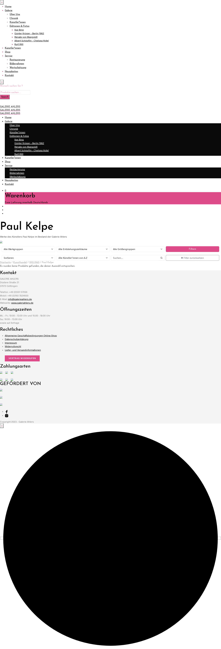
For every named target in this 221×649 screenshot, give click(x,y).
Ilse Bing (19, 29)
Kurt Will (18, 44)
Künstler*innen (18, 22)
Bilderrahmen (17, 64)
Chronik (14, 18)
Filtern (192, 249)
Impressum (11, 342)
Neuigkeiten (11, 71)
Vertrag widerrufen (22, 358)
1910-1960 (34, 262)
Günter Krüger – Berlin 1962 (29, 33)
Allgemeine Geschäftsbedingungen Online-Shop (31, 335)
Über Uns (15, 14)
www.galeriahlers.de (22, 302)
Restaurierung (17, 60)
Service (8, 56)
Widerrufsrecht (13, 346)
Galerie (8, 10)
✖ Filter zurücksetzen (192, 257)
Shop (7, 52)
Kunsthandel (20, 262)
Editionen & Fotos (19, 26)
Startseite (5, 262)
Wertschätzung (18, 67)
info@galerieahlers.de (20, 299)
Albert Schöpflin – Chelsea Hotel (31, 40)
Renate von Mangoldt (25, 36)
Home (8, 6)
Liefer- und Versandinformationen (23, 349)
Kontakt (9, 75)
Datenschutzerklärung (16, 339)
